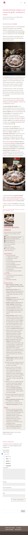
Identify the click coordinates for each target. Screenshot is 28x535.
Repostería (5, 18)
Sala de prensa (18, 529)
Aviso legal (18, 527)
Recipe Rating (6, 450)
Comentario (6, 467)
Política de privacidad (10, 527)
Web (4, 493)
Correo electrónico (7, 487)
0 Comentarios (11, 18)
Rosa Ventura (7, 17)
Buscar (23, 511)
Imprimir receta (9, 225)
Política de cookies (9, 529)
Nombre (5, 482)
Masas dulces (20, 17)
